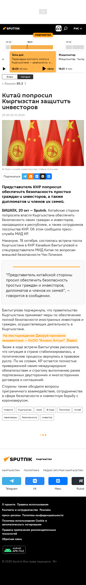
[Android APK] (14, 550)
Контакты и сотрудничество (20, 510)
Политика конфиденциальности (42, 515)
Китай (77, 409)
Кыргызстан (25, 409)
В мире (50, 409)
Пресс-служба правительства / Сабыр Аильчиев (31, 169)
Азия (39, 409)
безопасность (29, 417)
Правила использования (32, 504)
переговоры (10, 417)
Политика (64, 409)
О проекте (8, 504)
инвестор (47, 417)
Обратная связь (12, 539)
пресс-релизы (11, 515)
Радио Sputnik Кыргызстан (63, 470)
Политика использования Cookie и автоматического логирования (24, 522)
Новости (8, 409)
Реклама (45, 510)
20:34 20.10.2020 (13, 115)
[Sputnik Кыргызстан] (12, 30)
